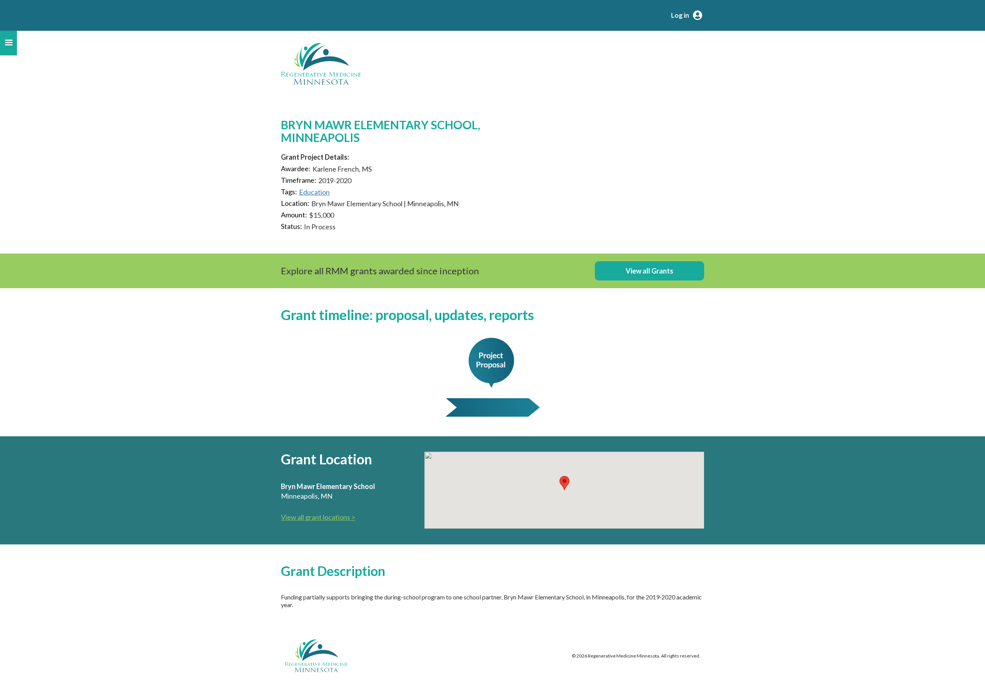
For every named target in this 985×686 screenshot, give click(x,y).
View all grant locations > (318, 517)
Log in (680, 15)
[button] (564, 483)
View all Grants (649, 271)
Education (314, 192)
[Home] (321, 64)
